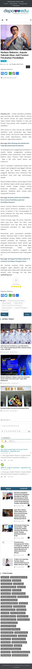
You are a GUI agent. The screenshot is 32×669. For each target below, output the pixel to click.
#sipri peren (5, 310)
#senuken (6, 642)
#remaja (22, 636)
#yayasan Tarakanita (20, 655)
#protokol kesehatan (9, 636)
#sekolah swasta (19, 639)
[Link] (19, 431)
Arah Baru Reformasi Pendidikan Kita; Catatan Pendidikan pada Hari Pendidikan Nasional (15, 200)
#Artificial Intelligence (18, 577)
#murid (5, 613)
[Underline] (7, 431)
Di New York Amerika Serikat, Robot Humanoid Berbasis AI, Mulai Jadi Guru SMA (21, 561)
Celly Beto (14, 411)
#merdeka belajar (8, 610)
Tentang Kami (16, 5)
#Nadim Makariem (7, 308)
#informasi (6, 590)
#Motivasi (21, 610)
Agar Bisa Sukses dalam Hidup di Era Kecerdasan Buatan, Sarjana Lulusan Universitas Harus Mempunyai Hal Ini (20, 514)
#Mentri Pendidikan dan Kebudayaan (12, 305)
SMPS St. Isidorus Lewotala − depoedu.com (15, 467)
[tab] (8, 488)
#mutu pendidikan (18, 613)
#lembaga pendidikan (9, 603)
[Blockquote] (15, 431)
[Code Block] (17, 431)
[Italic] (4, 431)
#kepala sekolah (18, 303)
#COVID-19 (18, 584)
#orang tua (22, 616)
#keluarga (6, 593)
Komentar (23, 488)
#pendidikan (23, 619)
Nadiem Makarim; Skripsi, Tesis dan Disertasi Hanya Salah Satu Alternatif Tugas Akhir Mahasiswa (15, 378)
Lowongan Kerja (23, 3)
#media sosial (19, 606)
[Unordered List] (13, 431)
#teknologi (6, 655)
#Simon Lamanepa (19, 642)
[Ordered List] (11, 431)
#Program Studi (21, 632)
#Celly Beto (6, 584)
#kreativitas (23, 597)
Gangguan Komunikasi (28, 314)
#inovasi (17, 590)
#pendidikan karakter (9, 623)
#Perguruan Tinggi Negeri (10, 629)
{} (21, 431)
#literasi (23, 603)
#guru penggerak (6, 303)
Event (6, 3)
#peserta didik (7, 632)
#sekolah (6, 639)
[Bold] (2, 431)
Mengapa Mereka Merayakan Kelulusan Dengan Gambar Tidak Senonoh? (5, 314)
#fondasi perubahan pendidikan (15, 300)
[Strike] (9, 431)
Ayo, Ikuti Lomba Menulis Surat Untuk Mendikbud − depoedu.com (14, 450)
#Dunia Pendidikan (8, 587)
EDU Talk (4, 61)
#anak (5, 577)
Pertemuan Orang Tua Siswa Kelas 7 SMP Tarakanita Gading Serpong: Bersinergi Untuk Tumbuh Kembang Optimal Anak (21, 530)
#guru (21, 587)
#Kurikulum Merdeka (9, 600)
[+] (24, 431)
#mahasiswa (6, 606)
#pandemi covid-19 (8, 619)
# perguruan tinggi (8, 626)
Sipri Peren (14, 352)
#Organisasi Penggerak (21, 308)
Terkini (8, 488)
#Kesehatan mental (9, 597)
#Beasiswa (6, 580)
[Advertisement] (16, 95)
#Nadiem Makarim (8, 616)
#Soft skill (6, 652)
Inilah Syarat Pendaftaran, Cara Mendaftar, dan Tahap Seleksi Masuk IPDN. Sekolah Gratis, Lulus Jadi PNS (16, 347)
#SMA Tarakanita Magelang (11, 649)
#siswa (18, 645)
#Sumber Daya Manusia (20, 652)
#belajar (16, 580)
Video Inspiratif (13, 3)
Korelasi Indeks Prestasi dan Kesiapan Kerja (15, 408)
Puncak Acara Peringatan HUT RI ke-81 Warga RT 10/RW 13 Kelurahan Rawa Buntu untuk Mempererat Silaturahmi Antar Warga (21, 547)
